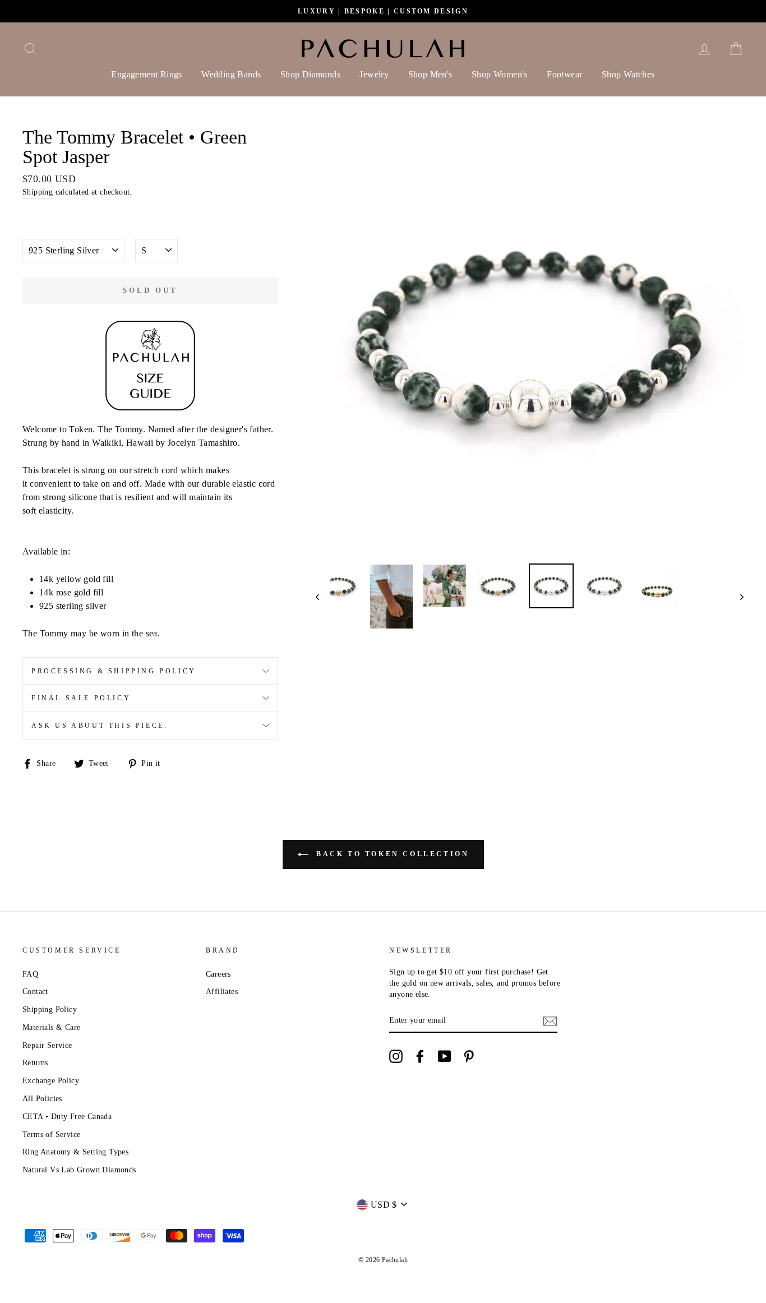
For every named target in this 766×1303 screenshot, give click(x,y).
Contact (35, 991)
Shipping (37, 192)
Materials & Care (51, 1027)
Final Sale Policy (81, 698)
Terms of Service (51, 1134)
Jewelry (374, 74)
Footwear (564, 74)
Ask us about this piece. (99, 725)
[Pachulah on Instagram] (396, 1056)
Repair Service (47, 1045)
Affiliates (222, 991)
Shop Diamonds (310, 74)
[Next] (737, 596)
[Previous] (323, 596)
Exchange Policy (50, 1080)
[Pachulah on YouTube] (444, 1056)
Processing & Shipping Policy (113, 671)
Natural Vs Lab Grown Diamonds (79, 1170)
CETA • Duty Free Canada (67, 1116)
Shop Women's (500, 74)
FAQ (30, 974)
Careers (218, 974)
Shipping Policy (49, 1009)
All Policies (42, 1098)
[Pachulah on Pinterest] (469, 1056)
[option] (383, 11)
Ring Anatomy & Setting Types (75, 1152)
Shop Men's (430, 74)
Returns (35, 1063)
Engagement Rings (146, 74)
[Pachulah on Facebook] (420, 1056)
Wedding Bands (231, 74)
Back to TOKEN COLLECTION (391, 853)
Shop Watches (628, 74)
